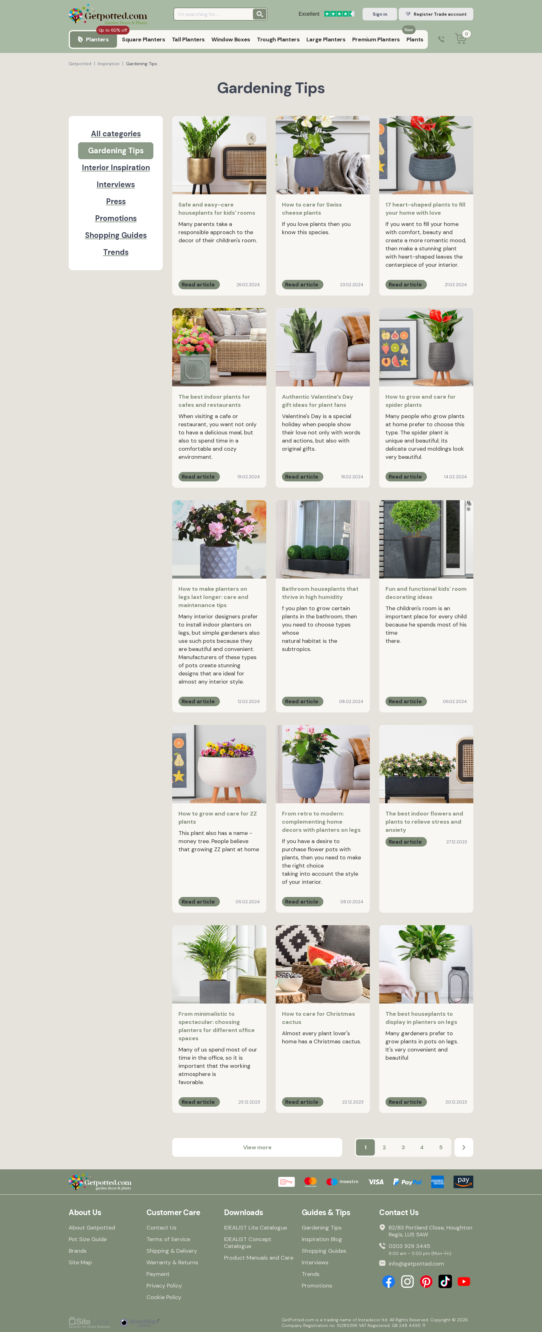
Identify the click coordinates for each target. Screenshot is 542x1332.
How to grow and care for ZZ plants (217, 818)
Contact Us (161, 1227)
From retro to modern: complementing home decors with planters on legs (321, 822)
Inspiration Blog (322, 1239)
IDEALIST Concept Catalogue (247, 1242)
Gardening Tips (116, 150)
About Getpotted (92, 1227)
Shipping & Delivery (171, 1251)
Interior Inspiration (116, 167)
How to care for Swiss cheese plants (312, 209)
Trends (116, 252)
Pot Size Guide (88, 1239)
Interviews (116, 184)
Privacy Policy (164, 1285)
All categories (116, 134)
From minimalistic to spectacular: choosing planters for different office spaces (216, 1026)
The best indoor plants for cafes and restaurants (214, 401)
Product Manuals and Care (258, 1257)
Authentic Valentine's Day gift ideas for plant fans (317, 401)
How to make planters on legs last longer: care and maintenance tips (213, 597)
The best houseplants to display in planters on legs (421, 1018)
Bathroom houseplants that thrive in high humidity (320, 593)
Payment (158, 1274)
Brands (78, 1251)
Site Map (80, 1262)
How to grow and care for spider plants (420, 401)
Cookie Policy (163, 1297)
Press (116, 201)
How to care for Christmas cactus (318, 1018)
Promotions (116, 218)
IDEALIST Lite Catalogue (255, 1227)
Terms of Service (168, 1239)
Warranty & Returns (172, 1262)
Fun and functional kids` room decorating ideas (426, 593)
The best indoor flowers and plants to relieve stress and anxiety (424, 822)
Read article (198, 284)
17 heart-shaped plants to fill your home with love (425, 209)
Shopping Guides (116, 235)
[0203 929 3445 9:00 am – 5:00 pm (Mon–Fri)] (441, 40)
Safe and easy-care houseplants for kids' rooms (216, 209)
